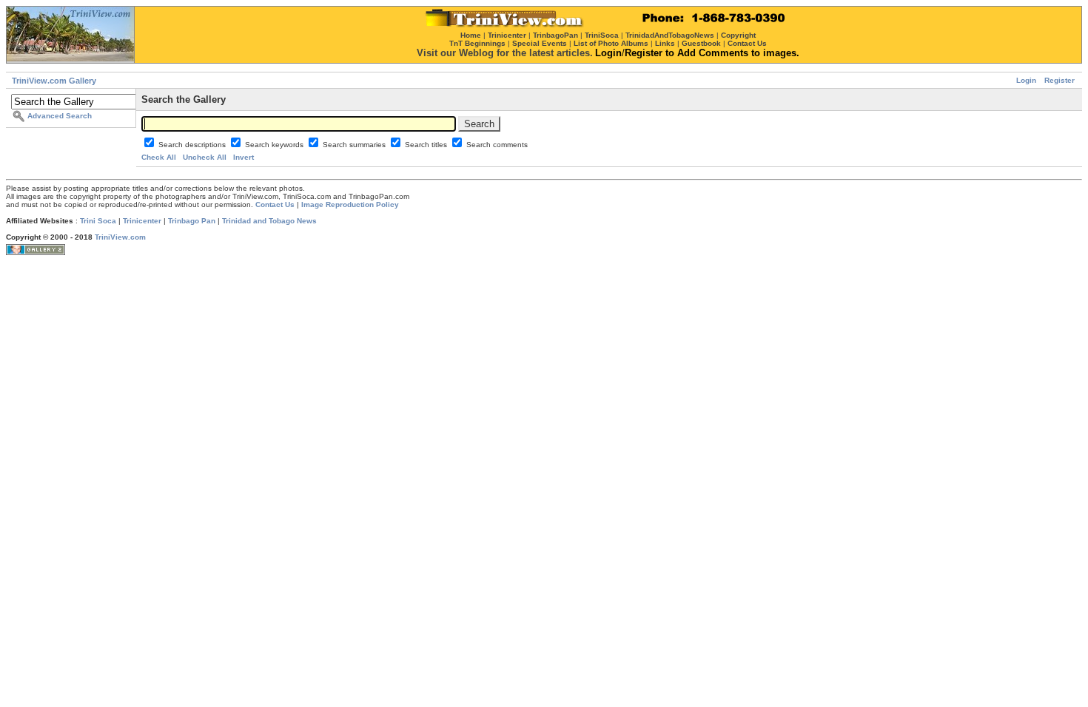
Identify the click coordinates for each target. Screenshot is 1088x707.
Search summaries (355, 145)
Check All (158, 157)
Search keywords (275, 145)
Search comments (497, 145)
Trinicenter (142, 221)
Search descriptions (193, 145)
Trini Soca (98, 221)
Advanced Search (59, 116)
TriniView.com (120, 237)
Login (1026, 80)
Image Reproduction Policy (350, 204)
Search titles (427, 145)
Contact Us (275, 204)
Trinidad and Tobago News (269, 221)
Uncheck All (204, 157)
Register (1059, 80)
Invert (243, 157)
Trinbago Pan (191, 221)
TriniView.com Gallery (54, 80)
